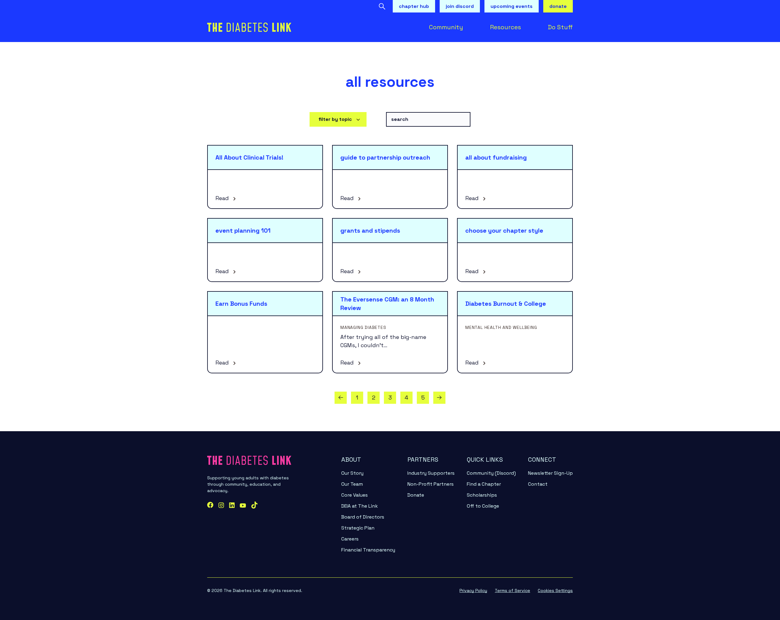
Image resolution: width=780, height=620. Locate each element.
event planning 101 (243, 230)
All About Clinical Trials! (249, 157)
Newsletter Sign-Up (550, 473)
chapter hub (414, 6)
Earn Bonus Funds (241, 304)
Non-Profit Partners (430, 484)
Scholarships (482, 495)
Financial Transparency (368, 550)
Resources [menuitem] (505, 27)
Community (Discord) (491, 473)
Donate (415, 495)
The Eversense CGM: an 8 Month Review (387, 303)
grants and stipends (370, 230)
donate (558, 6)
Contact (538, 484)
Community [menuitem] (446, 27)
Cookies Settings (555, 590)
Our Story (352, 473)
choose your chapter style (504, 230)
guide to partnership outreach (385, 157)
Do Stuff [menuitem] (560, 27)
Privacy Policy (473, 590)
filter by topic (335, 119)
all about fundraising (496, 157)
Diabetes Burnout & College (505, 304)
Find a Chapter (484, 484)
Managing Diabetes (363, 327)
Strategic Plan (357, 528)
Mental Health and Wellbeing (501, 327)
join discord (460, 6)
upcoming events (512, 6)
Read (222, 198)
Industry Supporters (431, 473)
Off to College (483, 506)
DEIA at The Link (359, 506)
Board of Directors (362, 517)
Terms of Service (512, 590)
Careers (350, 539)
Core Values (354, 495)
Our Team (352, 484)
